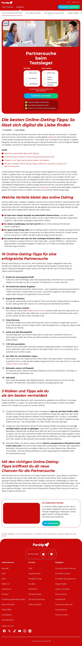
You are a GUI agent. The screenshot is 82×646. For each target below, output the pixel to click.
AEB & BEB (6, 610)
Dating (51, 137)
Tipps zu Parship (62, 589)
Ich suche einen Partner (12, 13)
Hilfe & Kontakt (35, 604)
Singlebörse (60, 599)
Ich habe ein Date (33, 13)
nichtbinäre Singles (52, 84)
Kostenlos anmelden (69, 7)
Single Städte (73, 13)
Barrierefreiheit (8, 604)
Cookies (5, 594)
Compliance (7, 615)
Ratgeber (20, 7)
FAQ (30, 568)
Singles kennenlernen (36, 311)
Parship (4, 534)
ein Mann (33, 78)
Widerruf (6, 584)
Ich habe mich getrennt (54, 13)
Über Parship (7, 7)
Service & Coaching (37, 599)
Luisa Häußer (20, 130)
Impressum (6, 589)
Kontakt (5, 568)
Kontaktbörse (61, 610)
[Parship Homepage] (7, 2)
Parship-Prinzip (35, 579)
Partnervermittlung (63, 604)
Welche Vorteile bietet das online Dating (21, 153)
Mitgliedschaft (35, 574)
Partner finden (61, 615)
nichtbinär (33, 84)
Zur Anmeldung (51, 523)
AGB (4, 579)
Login (68, 2)
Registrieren (75, 2)
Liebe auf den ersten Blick (17, 364)
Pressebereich (8, 620)
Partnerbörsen (43, 187)
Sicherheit (33, 589)
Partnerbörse (61, 594)
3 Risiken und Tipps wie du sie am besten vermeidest (26, 160)
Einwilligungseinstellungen (13, 599)
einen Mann (49, 78)
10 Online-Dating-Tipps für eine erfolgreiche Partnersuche (29, 157)
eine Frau (33, 73)
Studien (32, 584)
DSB (3, 574)
